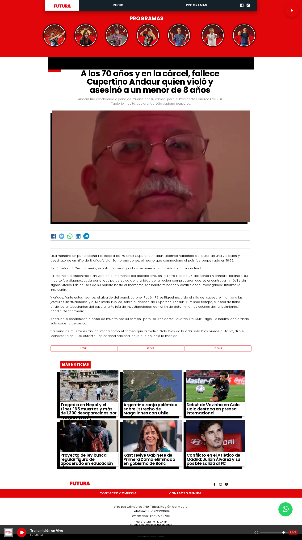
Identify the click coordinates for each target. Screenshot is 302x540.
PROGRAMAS (196, 5)
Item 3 (218, 348)
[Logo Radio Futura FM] (62, 8)
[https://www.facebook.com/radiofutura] (242, 10)
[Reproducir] (291, 10)
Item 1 (83, 348)
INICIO (118, 5)
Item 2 (151, 348)
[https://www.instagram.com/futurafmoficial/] (248, 10)
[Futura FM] (54, 35)
